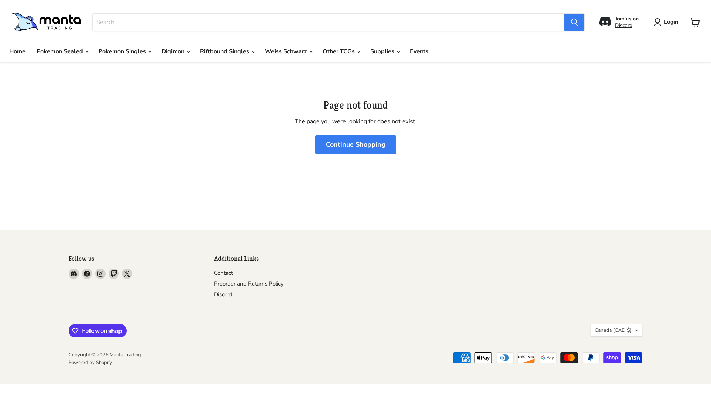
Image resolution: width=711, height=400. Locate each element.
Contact (223, 273)
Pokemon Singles (123, 51)
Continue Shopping (355, 144)
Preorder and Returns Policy (249, 283)
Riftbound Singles (225, 51)
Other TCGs (339, 51)
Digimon (173, 51)
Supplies (383, 51)
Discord (623, 25)
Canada (613, 330)
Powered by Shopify (90, 362)
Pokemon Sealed (60, 51)
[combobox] (328, 22)
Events (419, 51)
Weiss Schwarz (286, 51)
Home (17, 51)
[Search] (574, 22)
